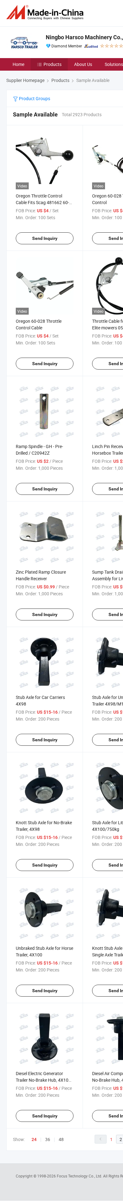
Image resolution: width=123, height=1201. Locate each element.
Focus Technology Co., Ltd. (80, 1175)
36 (47, 1139)
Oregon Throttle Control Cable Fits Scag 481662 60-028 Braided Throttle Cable (42, 202)
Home (18, 64)
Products (53, 64)
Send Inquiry (44, 238)
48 (61, 1139)
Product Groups (34, 98)
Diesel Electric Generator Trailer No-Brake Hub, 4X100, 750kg (44, 1080)
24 (34, 1139)
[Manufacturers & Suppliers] (46, 12)
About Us (83, 64)
